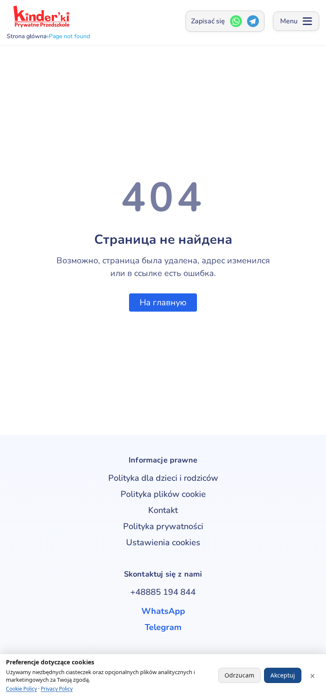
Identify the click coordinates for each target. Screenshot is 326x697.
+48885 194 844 (163, 592)
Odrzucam (239, 675)
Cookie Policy (21, 688)
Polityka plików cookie (163, 494)
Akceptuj (282, 675)
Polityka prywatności (163, 526)
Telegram (163, 627)
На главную (163, 302)
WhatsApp (163, 611)
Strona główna (26, 36)
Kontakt (163, 510)
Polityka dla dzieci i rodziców (163, 478)
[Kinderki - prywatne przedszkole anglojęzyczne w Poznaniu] (41, 16)
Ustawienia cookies (163, 542)
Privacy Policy (57, 688)
